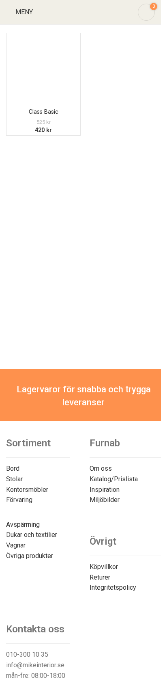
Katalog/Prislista (114, 479)
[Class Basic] (43, 70)
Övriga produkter (29, 556)
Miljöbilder (105, 500)
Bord (12, 468)
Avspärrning (23, 524)
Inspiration (105, 489)
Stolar (14, 479)
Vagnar (16, 545)
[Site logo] (80, 11)
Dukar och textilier (31, 535)
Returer (100, 577)
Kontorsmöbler (27, 489)
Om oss (101, 468)
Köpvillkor (104, 567)
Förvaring (19, 500)
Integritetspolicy (113, 587)
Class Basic (43, 111)
